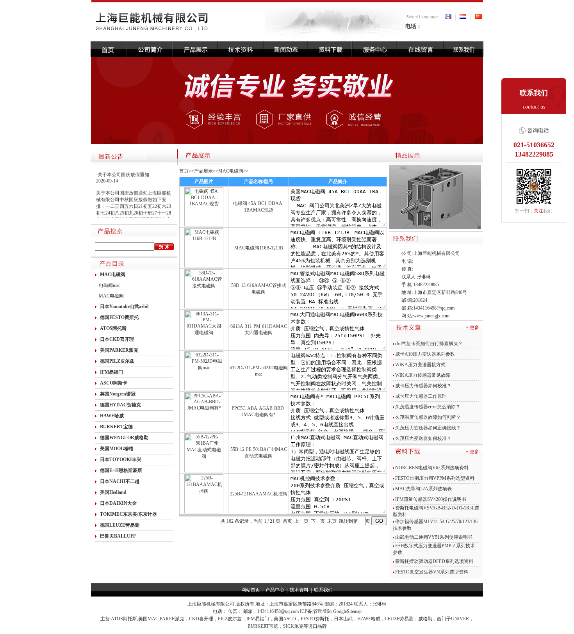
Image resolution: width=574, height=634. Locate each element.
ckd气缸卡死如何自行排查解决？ (429, 343)
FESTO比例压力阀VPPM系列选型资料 (434, 478)
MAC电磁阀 (111, 296)
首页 (184, 171)
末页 (332, 521)
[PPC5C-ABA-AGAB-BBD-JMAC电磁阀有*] (203, 430)
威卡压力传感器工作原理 (421, 396)
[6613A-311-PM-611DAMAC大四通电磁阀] (203, 348)
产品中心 (275, 590)
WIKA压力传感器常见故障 (422, 375)
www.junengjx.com (431, 316)
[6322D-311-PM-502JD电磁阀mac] (203, 389)
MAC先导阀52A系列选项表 (423, 489)
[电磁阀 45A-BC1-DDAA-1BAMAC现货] (203, 225)
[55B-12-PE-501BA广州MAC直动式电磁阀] (203, 471)
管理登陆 (322, 611)
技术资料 (299, 590)
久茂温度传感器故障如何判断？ (428, 417)
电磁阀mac (109, 285)
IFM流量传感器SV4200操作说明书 (430, 499)
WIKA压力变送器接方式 (420, 364)
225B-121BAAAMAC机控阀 (258, 494)
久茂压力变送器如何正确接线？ (428, 428)
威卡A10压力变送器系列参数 (425, 354)
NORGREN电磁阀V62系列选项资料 (432, 467)
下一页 (318, 521)
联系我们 (323, 590)
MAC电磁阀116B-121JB (258, 248)
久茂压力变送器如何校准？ (423, 438)
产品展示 (203, 171)
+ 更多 (472, 327)
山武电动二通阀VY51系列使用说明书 (433, 537)
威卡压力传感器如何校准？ (423, 385)
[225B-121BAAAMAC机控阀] (203, 512)
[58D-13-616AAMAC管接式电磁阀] (203, 307)
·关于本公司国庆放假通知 (122, 172)
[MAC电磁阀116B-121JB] (203, 266)
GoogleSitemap (347, 611)
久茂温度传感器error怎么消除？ (427, 407)
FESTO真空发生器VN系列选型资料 (431, 572)
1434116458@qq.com (434, 308)
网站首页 (250, 590)
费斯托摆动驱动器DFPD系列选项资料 (434, 561)
